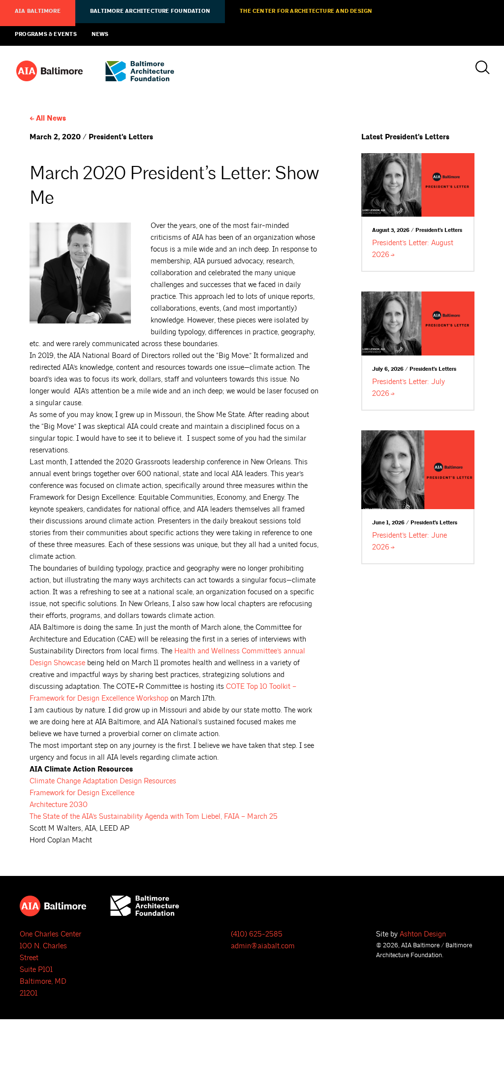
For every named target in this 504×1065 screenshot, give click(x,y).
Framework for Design (82, 793)
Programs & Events (46, 34)
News (100, 34)
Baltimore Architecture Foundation (150, 11)
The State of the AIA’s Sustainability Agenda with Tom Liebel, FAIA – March (154, 816)
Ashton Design (423, 934)
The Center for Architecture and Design (306, 11)
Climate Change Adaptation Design (103, 781)
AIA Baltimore (38, 11)
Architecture (59, 804)
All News (51, 118)
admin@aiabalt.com (263, 946)
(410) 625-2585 (257, 934)
